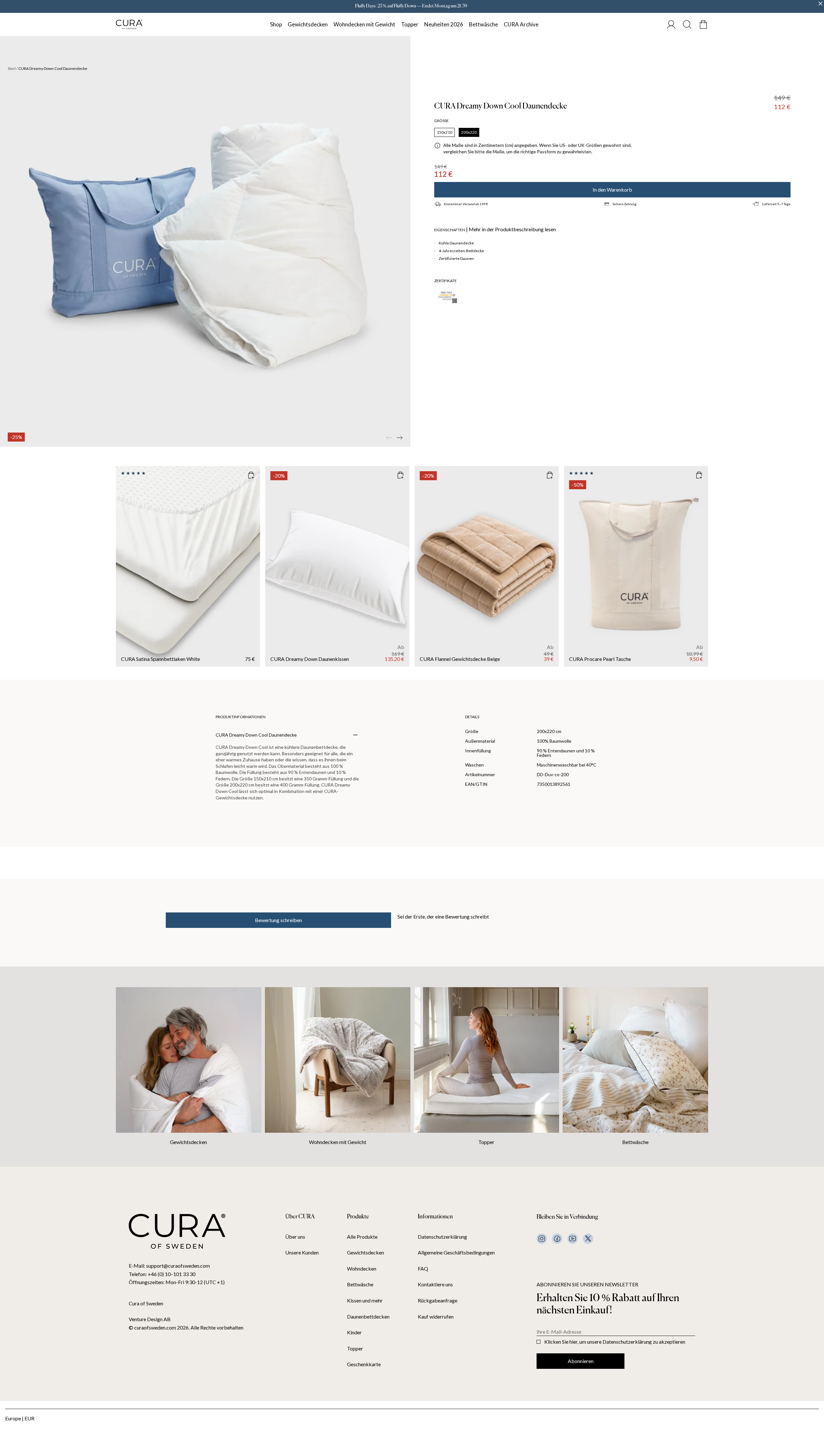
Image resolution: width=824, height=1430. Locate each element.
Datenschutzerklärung (442, 1236)
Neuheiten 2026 (443, 24)
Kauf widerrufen (436, 1316)
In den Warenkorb (612, 189)
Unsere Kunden (302, 1252)
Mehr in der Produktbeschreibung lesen (512, 229)
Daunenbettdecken (368, 1316)
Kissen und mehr (365, 1300)
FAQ (423, 1268)
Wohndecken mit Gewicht (364, 24)
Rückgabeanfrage (437, 1300)
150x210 (444, 132)
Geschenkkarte (364, 1364)
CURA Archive (521, 24)
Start (12, 69)
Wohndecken (361, 1268)
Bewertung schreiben (278, 920)
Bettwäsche (483, 24)
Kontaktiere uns (435, 1284)
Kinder (354, 1332)
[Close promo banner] (820, 3)
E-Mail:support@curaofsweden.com (169, 1266)
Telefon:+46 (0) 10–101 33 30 (162, 1274)
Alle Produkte (362, 1236)
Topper (409, 24)
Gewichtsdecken (308, 24)
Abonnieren (581, 1361)
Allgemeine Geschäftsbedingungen (456, 1252)
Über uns (295, 1236)
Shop (276, 24)
